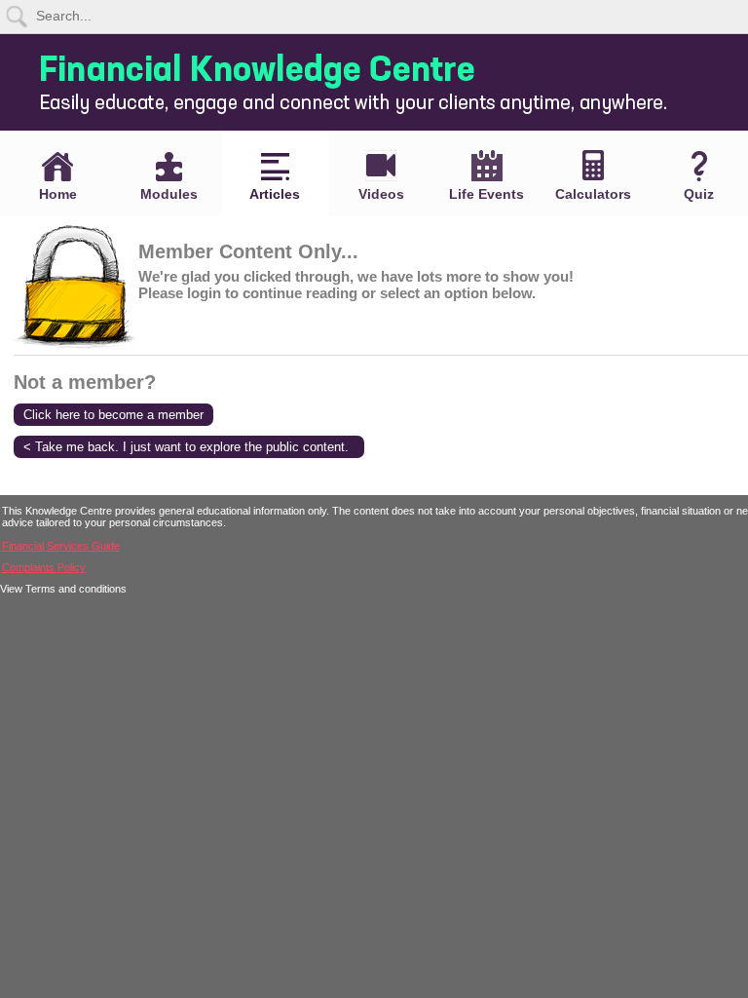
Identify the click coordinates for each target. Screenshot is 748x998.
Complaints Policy (44, 567)
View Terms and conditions (63, 589)
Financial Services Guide (61, 546)
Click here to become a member (113, 414)
